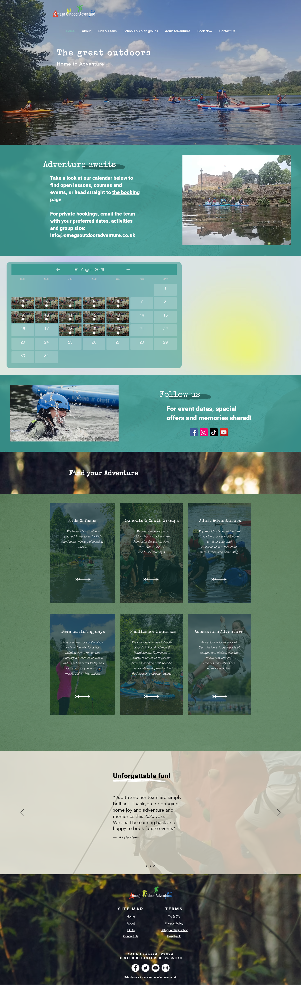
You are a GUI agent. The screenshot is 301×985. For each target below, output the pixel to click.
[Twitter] (145, 968)
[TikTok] (214, 432)
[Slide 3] (154, 866)
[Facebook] (194, 432)
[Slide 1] (146, 866)
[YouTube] (224, 432)
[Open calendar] (76, 269)
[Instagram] (204, 432)
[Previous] (22, 812)
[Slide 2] (150, 866)
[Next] (279, 812)
